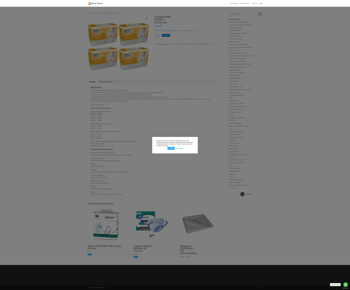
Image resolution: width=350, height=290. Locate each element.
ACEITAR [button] (171, 148)
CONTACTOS (255, 3)
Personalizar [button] (179, 148)
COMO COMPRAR (244, 3)
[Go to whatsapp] (345, 284)
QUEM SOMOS (234, 3)
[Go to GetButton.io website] (346, 288)
